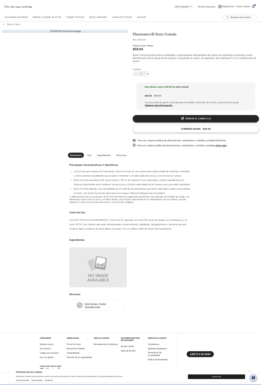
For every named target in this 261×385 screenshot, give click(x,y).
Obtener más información (158, 105)
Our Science (45, 348)
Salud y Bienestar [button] (98, 17)
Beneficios (76, 155)
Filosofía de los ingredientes (79, 357)
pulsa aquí (220, 145)
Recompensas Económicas (106, 344)
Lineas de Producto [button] (122, 17)
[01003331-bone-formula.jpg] (65, 31)
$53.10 (148, 95)
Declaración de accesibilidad (155, 353)
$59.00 (138, 49)
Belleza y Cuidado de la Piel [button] (47, 17)
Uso (89, 155)
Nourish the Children (76, 348)
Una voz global (46, 357)
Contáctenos (153, 344)
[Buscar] (227, 17)
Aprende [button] (141, 17)
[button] (200, 354)
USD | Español (182, 6)
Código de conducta (49, 353)
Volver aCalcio (13, 24)
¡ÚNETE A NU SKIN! (200, 354)
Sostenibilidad (73, 353)
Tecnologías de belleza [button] (16, 17)
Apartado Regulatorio (157, 348)
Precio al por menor (143, 45)
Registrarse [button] (228, 6)
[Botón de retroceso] (4, 24)
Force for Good (74, 344)
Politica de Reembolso (158, 359)
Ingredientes (104, 155)
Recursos (121, 155)
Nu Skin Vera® (127, 346)
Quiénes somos (47, 344)
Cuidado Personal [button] (75, 17)
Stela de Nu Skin (128, 351)
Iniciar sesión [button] (243, 6)
